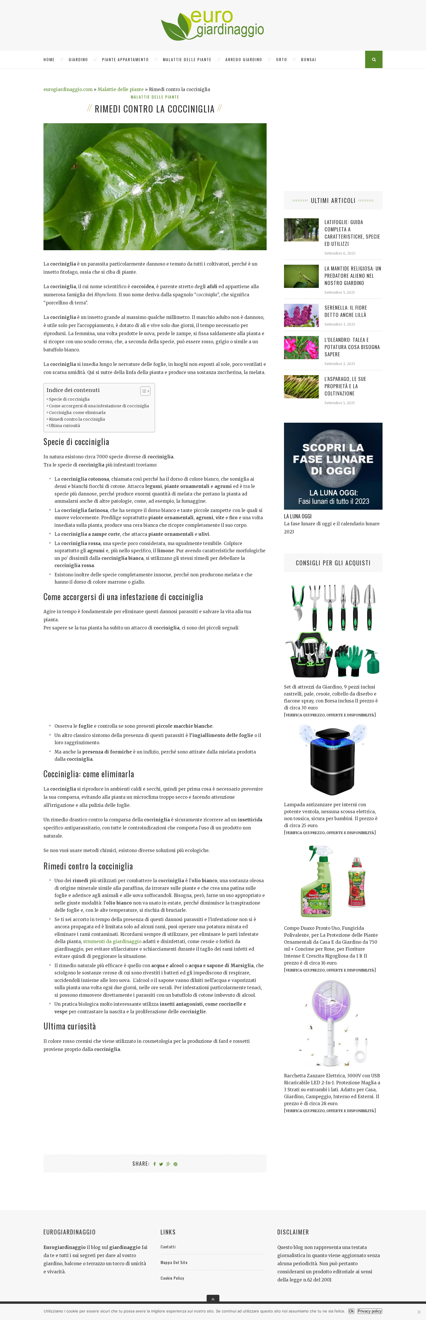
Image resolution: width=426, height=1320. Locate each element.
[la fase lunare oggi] (333, 426)
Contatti (168, 1246)
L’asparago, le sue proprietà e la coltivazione (345, 386)
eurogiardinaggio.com (67, 89)
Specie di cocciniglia (69, 399)
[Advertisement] (155, 679)
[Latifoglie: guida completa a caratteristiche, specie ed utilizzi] (301, 221)
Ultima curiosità (64, 425)
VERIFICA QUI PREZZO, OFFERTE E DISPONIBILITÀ (330, 715)
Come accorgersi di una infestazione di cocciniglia (99, 406)
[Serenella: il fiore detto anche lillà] (301, 307)
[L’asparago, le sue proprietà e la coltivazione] (301, 378)
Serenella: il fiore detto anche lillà (346, 311)
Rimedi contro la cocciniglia (77, 419)
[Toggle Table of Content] (142, 391)
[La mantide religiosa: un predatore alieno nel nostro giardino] (301, 268)
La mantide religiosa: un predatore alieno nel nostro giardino (353, 275)
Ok (351, 1311)
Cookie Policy (172, 1278)
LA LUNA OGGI (298, 516)
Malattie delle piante (187, 59)
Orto (281, 59)
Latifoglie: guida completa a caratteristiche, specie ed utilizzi (352, 232)
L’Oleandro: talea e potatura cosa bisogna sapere (352, 347)
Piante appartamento (125, 59)
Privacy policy (370, 1311)
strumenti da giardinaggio (112, 941)
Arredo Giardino (243, 59)
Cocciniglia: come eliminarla (77, 412)
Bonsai (308, 59)
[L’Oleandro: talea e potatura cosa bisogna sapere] (301, 339)
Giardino (78, 59)
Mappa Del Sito (174, 1262)
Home (49, 59)
